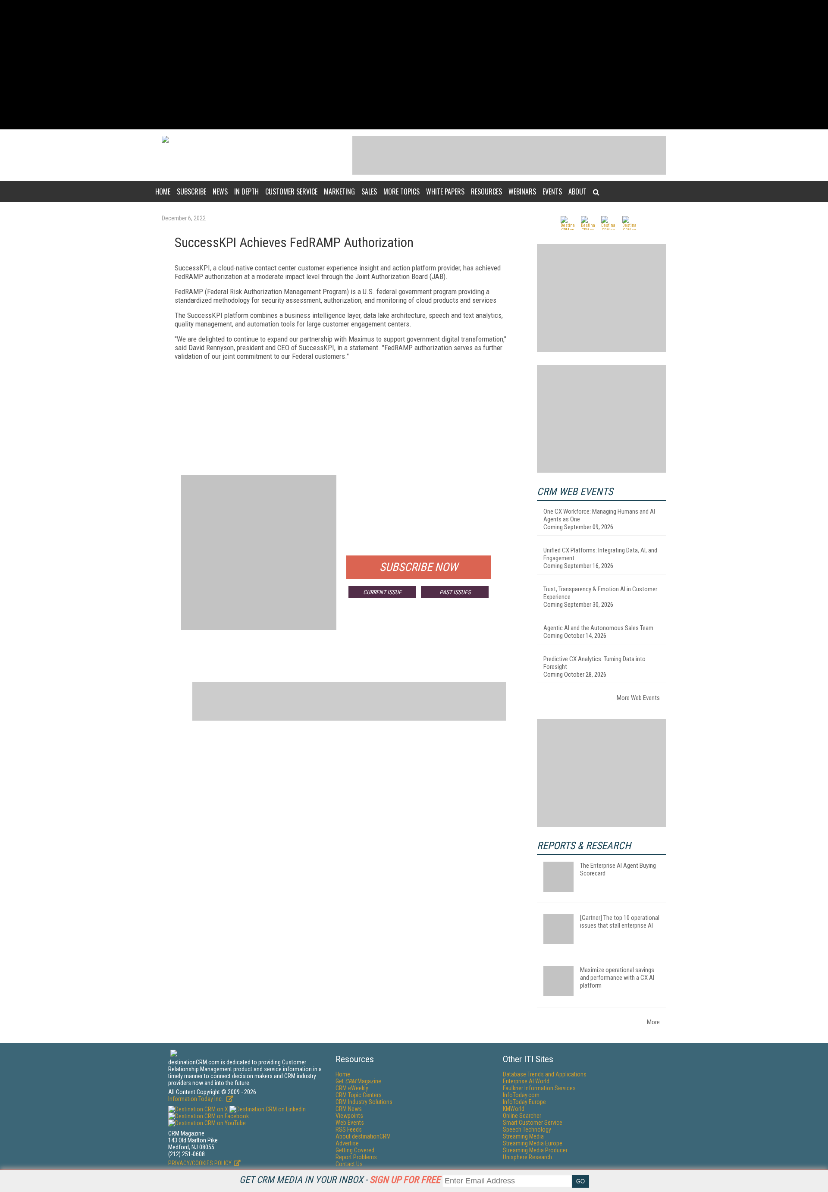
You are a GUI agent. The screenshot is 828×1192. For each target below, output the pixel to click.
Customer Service (291, 191)
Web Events (350, 1122)
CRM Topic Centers (359, 1095)
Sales (369, 191)
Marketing (339, 191)
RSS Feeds (349, 1129)
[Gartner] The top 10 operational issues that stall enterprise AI (619, 921)
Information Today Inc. (196, 1098)
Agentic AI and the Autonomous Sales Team (598, 628)
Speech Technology (527, 1129)
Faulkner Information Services (539, 1088)
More (653, 1022)
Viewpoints (349, 1115)
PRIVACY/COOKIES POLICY (200, 1163)
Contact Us (349, 1164)
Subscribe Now (419, 567)
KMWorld (513, 1108)
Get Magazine (358, 1081)
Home (162, 191)
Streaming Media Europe (532, 1143)
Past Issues (454, 592)
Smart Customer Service (532, 1122)
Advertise (347, 1143)
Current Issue (382, 592)
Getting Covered (355, 1150)
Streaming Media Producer (535, 1150)
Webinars (522, 191)
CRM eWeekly (352, 1088)
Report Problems (356, 1157)
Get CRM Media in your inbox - (339, 1179)
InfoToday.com (521, 1095)
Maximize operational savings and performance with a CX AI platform (617, 977)
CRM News (349, 1108)
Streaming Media (523, 1136)
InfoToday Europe (524, 1101)
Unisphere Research (527, 1157)
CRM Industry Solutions (364, 1101)
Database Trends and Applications (544, 1074)
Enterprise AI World (526, 1081)
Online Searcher (522, 1115)
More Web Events (638, 698)
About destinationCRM (363, 1136)
